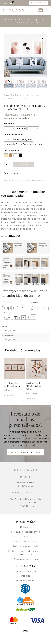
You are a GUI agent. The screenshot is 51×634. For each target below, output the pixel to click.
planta (16, 98)
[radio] (9, 128)
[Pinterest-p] (29, 477)
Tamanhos (9, 123)
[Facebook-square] (21, 477)
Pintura (8, 98)
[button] (40, 10)
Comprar (23, 164)
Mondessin (32, 95)
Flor (12, 95)
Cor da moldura (11, 150)
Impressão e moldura (14, 134)
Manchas (20, 95)
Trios (23, 98)
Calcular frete (11, 173)
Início (7, 20)
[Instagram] (25, 477)
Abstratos (18, 20)
